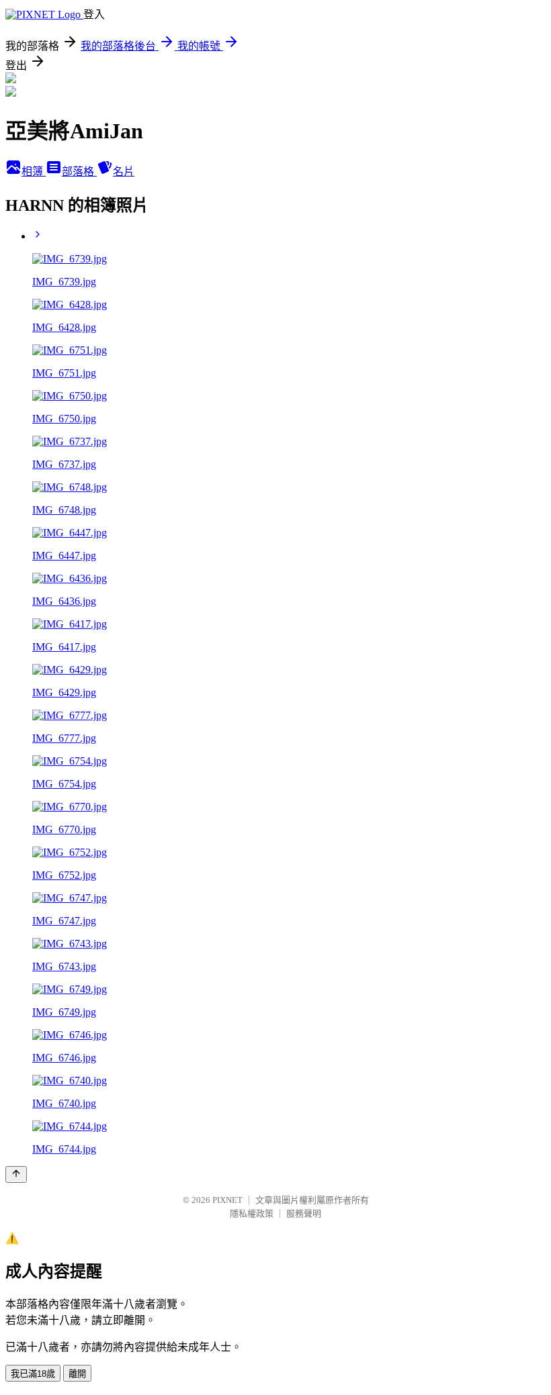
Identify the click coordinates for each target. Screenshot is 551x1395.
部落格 (79, 171)
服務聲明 (303, 1213)
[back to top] (16, 1174)
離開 (77, 1374)
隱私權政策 (251, 1213)
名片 (123, 171)
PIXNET (227, 1200)
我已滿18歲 (33, 1374)
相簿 (34, 171)
